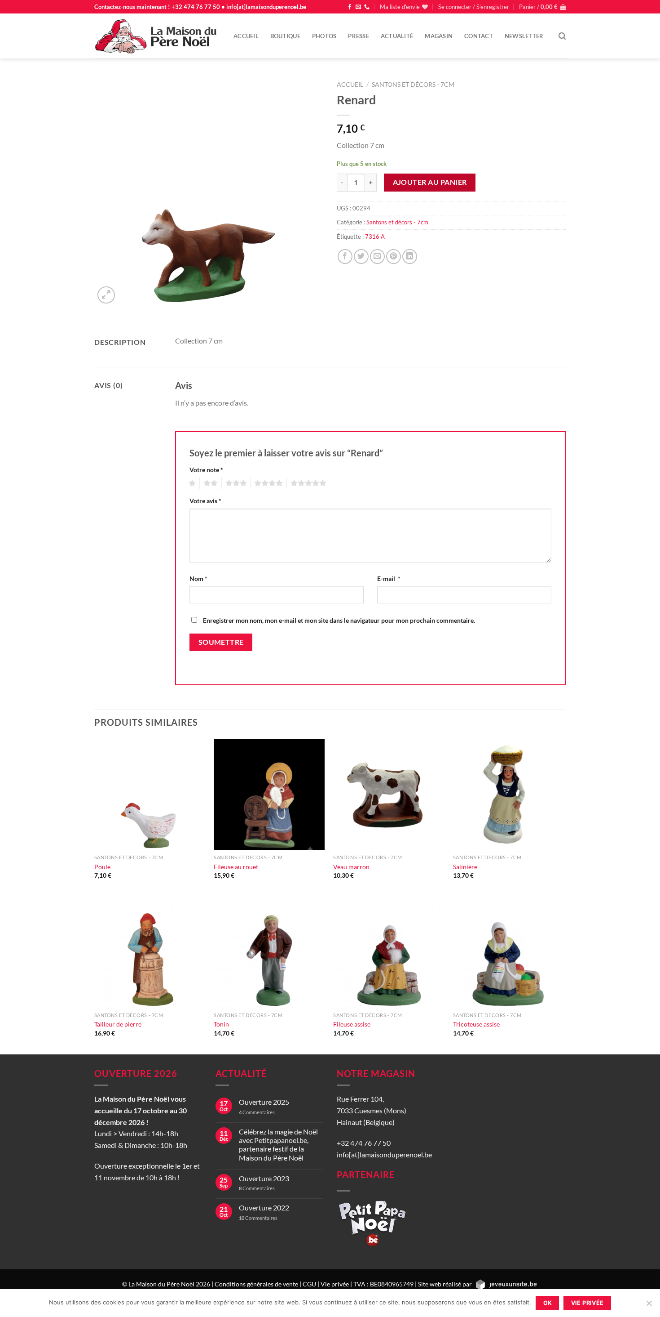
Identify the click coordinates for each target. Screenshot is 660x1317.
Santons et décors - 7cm (413, 84)
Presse (358, 36)
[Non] (648, 1306)
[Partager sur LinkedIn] (409, 256)
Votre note (206, 469)
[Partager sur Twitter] (361, 256)
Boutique (285, 36)
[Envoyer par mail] (377, 256)
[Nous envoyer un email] (358, 7)
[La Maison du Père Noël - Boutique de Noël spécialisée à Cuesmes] (157, 36)
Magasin (439, 36)
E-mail (388, 578)
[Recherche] (562, 36)
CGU (309, 1283)
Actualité (397, 36)
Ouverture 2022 (264, 1207)
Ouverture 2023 (264, 1178)
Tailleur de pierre (117, 1024)
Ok (547, 1302)
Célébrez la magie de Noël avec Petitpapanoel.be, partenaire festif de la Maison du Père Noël (278, 1144)
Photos (324, 36)
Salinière (465, 867)
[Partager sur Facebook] (345, 256)
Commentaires (257, 1112)
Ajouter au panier (430, 182)
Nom (198, 578)
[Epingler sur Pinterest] (393, 256)
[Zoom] (106, 295)
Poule (102, 867)
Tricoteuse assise (476, 1024)
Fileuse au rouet (236, 867)
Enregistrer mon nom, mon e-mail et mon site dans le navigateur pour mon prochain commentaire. (339, 620)
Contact (478, 36)
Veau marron (351, 867)
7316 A (375, 236)
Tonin (221, 1024)
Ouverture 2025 (264, 1102)
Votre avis (205, 500)
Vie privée (335, 1283)
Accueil (246, 36)
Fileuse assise (351, 1024)
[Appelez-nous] (367, 7)
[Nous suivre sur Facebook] (349, 7)
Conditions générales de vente (256, 1283)
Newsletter (524, 36)
